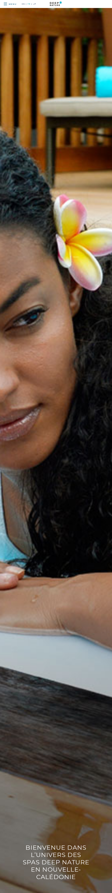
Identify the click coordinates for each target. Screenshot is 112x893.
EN (24, 4)
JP (34, 4)
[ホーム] (56, 4)
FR (29, 4)
